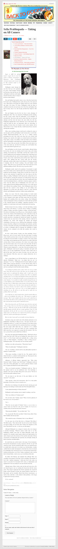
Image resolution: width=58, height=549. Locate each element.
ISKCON (25, 23)
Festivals (12, 23)
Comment (7, 501)
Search (52, 3)
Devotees (6, 23)
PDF (34, 23)
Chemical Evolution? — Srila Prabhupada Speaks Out (24, 54)
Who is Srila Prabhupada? (10, 25)
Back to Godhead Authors (23, 25)
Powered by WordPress (44, 546)
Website (6, 522)
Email (6, 519)
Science (45, 23)
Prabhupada (39, 23)
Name (6, 516)
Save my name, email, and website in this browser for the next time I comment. (19, 528)
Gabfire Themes (51, 546)
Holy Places (19, 23)
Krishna (30, 23)
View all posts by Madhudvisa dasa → (12, 485)
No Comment (21, 35)
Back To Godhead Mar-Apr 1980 (18, 42)
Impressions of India (18, 55)
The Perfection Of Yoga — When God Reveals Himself (24, 62)
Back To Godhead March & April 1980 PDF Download (24, 64)
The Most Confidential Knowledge (20, 52)
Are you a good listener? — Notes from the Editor (23, 43)
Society (50, 23)
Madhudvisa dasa (8, 35)
